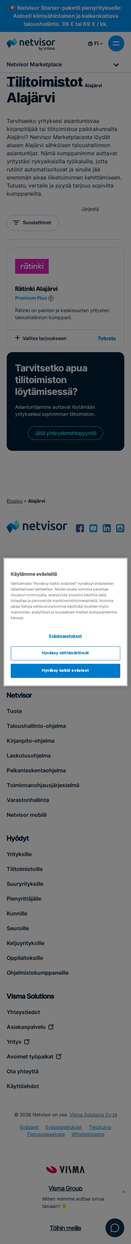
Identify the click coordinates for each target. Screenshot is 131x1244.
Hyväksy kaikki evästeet (65, 671)
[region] (65, 622)
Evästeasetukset (65, 636)
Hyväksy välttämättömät (65, 653)
